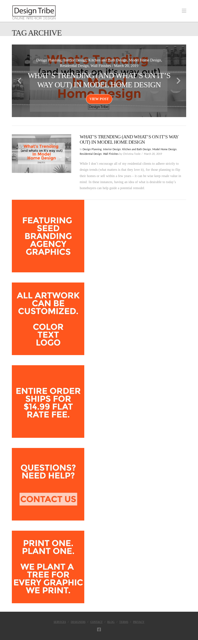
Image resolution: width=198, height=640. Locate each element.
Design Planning (92, 149)
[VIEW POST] (41, 153)
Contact (96, 621)
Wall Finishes (111, 154)
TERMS (123, 621)
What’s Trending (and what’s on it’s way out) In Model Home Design (129, 139)
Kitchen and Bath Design (136, 149)
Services (60, 621)
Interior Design (112, 149)
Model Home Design (164, 149)
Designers (78, 621)
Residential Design (91, 154)
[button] (184, 11)
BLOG (110, 621)
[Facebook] (99, 629)
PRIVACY (138, 621)
